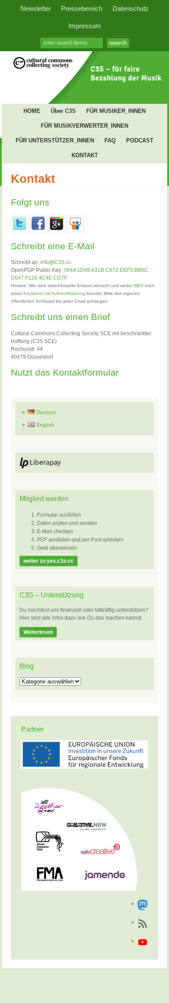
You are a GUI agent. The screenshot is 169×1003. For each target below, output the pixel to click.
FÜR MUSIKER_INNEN (116, 111)
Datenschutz (131, 8)
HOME (31, 111)
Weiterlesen (38, 632)
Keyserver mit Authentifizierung (54, 293)
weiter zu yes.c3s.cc (48, 561)
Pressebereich (81, 8)
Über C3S (63, 111)
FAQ (110, 140)
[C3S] (84, 85)
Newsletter (35, 8)
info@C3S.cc (55, 262)
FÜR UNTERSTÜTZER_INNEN (55, 140)
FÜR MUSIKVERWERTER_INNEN (84, 125)
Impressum (84, 26)
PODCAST (139, 140)
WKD (138, 285)
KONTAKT (85, 155)
